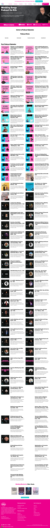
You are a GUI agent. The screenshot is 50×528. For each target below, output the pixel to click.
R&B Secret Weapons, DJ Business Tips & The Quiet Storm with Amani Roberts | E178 (17, 57)
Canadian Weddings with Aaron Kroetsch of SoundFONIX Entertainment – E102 (16, 427)
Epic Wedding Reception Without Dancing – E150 (17, 194)
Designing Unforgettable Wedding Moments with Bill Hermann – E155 (42, 164)
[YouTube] (2, 525)
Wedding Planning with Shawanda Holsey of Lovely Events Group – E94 (17, 466)
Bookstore (19, 513)
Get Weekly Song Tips (45, 4)
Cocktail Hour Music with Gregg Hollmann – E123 (41, 320)
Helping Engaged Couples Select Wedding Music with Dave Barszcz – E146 (17, 213)
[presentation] (5, 50)
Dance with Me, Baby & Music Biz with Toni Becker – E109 (41, 388)
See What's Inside (39, 1)
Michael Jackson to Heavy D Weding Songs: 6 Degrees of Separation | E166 (16, 116)
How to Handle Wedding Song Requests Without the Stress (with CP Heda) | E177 (42, 57)
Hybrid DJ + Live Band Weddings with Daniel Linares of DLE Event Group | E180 (17, 48)
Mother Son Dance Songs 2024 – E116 (16, 359)
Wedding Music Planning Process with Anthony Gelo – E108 (17, 397)
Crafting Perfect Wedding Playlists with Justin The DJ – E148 (17, 203)
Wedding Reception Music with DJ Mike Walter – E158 (17, 155)
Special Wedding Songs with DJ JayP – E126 (16, 310)
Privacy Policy (31, 525)
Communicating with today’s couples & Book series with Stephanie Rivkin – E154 (16, 175)
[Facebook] (5, 525)
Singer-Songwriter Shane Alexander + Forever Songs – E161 (41, 135)
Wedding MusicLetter (20, 505)
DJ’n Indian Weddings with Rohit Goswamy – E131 (41, 281)
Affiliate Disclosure (43, 525)
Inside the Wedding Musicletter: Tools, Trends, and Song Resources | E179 (42, 48)
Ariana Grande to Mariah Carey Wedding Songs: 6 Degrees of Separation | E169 (41, 97)
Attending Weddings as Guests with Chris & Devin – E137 (41, 252)
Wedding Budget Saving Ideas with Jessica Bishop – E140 (16, 242)
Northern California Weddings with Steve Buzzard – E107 (41, 397)
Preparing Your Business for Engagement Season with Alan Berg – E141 (41, 233)
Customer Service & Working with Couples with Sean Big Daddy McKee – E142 (17, 233)
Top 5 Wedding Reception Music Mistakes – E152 (16, 184)
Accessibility (28, 525)
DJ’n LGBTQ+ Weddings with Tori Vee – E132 (17, 281)
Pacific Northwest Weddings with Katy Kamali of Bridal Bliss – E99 (41, 436)
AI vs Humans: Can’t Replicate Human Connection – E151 (41, 184)
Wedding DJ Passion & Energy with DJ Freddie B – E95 (41, 456)
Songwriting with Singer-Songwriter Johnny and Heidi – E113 (41, 369)
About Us (35, 505)
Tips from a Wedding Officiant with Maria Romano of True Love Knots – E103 (41, 417)
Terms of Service (38, 525)
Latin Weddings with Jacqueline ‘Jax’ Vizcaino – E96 (16, 456)
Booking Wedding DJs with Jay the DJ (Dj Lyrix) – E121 (42, 329)
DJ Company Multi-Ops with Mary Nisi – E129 (42, 291)
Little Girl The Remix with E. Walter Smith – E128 (16, 300)
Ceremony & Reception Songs (22, 508)
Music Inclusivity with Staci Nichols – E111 (40, 378)
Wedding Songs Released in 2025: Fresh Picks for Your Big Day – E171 (42, 86)
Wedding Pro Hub (36, 512)
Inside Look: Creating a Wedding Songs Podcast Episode (41, 194)
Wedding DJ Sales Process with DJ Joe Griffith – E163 (42, 126)
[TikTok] (6, 525)
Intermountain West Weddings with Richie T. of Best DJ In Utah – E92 (17, 475)
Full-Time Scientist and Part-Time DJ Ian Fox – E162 (17, 135)
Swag (34, 511)
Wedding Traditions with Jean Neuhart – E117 (41, 349)
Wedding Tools (19, 514)
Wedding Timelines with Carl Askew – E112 (16, 378)
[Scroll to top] (48, 519)
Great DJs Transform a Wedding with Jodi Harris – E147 (41, 203)
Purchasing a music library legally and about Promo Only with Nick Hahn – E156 (17, 165)
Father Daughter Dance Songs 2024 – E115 (41, 359)
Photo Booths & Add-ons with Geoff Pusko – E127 (41, 300)
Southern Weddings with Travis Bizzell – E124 (16, 320)
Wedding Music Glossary (21, 520)
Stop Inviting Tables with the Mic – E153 (42, 174)
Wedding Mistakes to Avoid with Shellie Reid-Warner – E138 (17, 252)
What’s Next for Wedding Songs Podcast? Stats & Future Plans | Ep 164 (16, 126)
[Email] (10, 525)
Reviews (35, 509)
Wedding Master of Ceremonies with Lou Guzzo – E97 (41, 446)
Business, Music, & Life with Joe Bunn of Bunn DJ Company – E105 (41, 407)
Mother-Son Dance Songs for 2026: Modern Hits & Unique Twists (40, 77)
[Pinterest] (8, 525)
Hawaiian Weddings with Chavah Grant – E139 (41, 242)
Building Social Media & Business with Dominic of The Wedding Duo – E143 (41, 223)
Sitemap (47, 525)
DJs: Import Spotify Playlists (21, 517)
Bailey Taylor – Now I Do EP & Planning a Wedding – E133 (41, 271)
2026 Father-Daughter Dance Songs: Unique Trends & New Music (16, 87)
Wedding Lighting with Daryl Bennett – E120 (16, 339)
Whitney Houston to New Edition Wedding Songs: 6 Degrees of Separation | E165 (41, 116)
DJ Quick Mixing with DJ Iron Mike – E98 (16, 446)
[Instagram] (3, 525)
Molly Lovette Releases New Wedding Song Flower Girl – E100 (17, 436)
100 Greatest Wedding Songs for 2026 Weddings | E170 (17, 96)
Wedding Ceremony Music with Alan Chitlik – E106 (16, 407)
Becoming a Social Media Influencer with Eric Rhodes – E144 (17, 223)
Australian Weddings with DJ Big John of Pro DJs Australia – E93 (41, 465)
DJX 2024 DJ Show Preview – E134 (17, 270)
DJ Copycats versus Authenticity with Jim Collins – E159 (41, 145)
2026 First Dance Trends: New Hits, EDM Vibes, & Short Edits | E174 (16, 77)
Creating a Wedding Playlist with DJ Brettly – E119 (41, 339)
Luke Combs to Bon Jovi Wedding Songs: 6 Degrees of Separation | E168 (17, 106)
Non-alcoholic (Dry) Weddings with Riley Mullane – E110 (16, 388)
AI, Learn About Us (37, 515)
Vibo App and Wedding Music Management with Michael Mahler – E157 (42, 155)
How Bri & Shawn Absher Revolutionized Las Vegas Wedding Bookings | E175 (40, 67)
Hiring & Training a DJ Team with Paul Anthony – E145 (41, 213)
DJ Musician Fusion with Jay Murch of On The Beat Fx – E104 (16, 417)
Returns (35, 525)
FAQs (34, 508)
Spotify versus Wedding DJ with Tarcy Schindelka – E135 (41, 261)
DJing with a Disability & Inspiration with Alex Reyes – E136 (16, 262)
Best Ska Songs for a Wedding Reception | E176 (16, 67)
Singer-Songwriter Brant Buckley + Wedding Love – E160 (17, 145)
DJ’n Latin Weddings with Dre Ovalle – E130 (16, 291)
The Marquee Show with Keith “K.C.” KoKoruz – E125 (41, 310)
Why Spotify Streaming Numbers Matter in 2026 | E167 (41, 106)
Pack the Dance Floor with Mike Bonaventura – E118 (16, 349)
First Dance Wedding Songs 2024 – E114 (17, 368)
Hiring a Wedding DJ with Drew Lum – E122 (16, 329)
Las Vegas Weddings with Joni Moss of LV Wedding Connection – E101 (41, 427)
